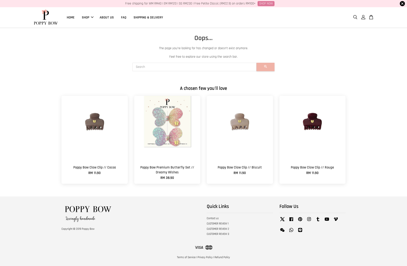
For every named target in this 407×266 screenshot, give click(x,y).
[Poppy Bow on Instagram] (309, 221)
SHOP (85, 17)
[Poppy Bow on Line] (300, 232)
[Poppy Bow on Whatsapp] (291, 232)
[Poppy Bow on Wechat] (282, 232)
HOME (71, 17)
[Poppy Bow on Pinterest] (300, 221)
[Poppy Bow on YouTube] (327, 221)
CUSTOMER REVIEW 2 (218, 229)
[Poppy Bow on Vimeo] (336, 221)
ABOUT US (107, 17)
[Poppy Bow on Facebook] (291, 221)
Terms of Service (186, 257)
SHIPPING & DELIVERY (148, 17)
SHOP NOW (266, 3)
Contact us (213, 218)
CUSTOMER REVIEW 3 (218, 234)
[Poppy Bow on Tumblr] (318, 221)
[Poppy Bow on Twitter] (282, 221)
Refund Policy (222, 257)
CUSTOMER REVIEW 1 (218, 223)
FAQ (123, 17)
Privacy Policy (205, 257)
